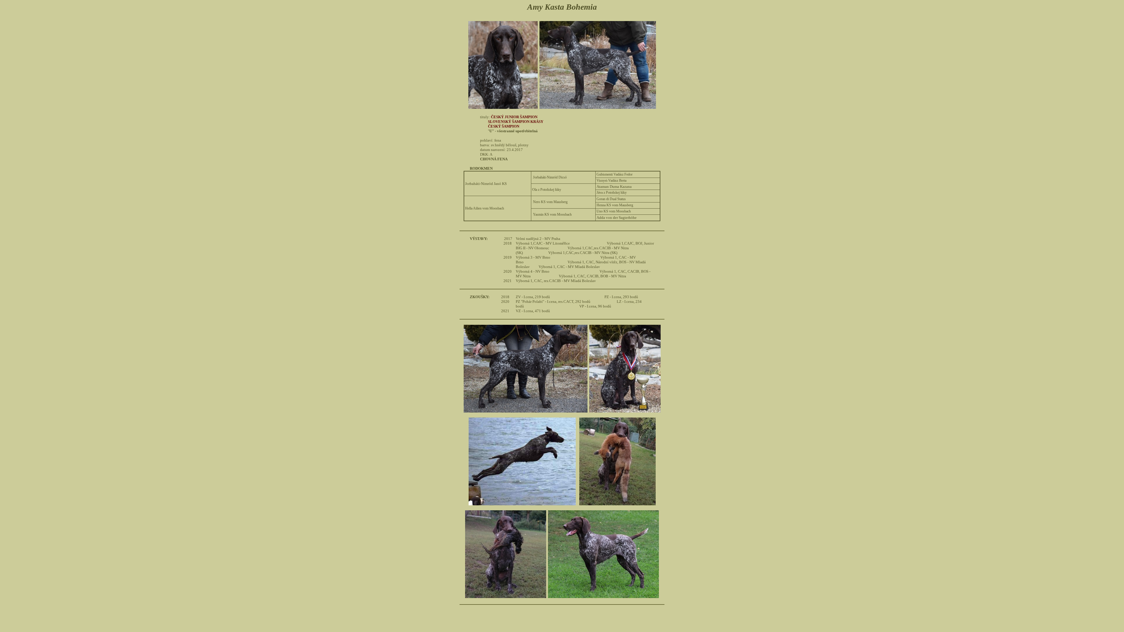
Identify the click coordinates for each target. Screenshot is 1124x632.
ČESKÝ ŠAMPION (503, 126)
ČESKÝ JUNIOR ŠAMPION (514, 117)
